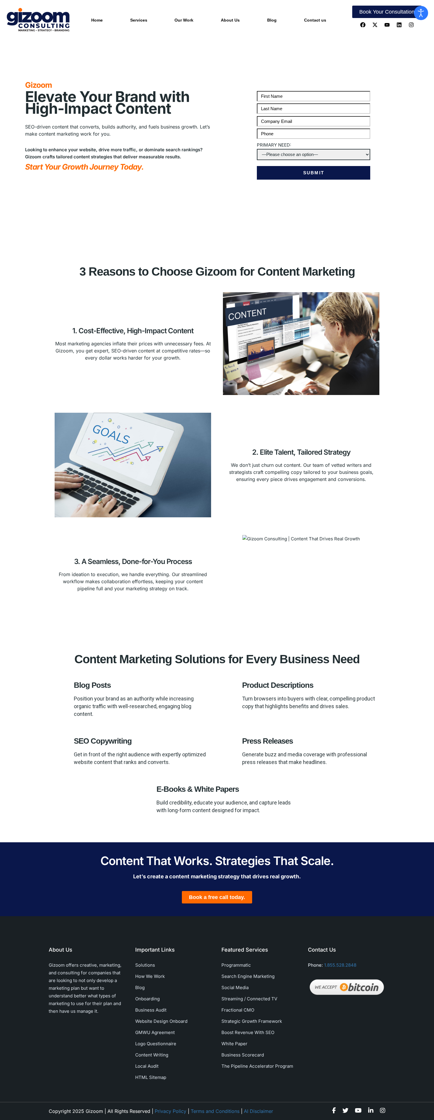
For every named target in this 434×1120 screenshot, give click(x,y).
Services (138, 20)
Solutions (145, 965)
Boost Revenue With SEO (247, 1032)
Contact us (315, 20)
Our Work (183, 20)
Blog (272, 20)
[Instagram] (411, 24)
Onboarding (147, 999)
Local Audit (147, 1066)
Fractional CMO (237, 1010)
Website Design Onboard (161, 1021)
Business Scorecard (242, 1055)
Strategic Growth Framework (251, 1021)
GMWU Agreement (155, 1032)
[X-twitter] (375, 24)
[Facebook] (363, 24)
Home (97, 20)
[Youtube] (387, 24)
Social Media (235, 987)
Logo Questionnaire (155, 1043)
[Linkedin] (399, 24)
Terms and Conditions (215, 1111)
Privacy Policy (170, 1111)
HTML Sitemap (150, 1077)
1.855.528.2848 (340, 965)
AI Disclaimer (258, 1111)
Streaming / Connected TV (249, 999)
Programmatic (236, 965)
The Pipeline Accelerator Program (257, 1066)
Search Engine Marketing (248, 976)
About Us (230, 20)
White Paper (234, 1043)
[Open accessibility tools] (421, 13)
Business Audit (151, 1010)
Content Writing (151, 1055)
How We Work (150, 976)
